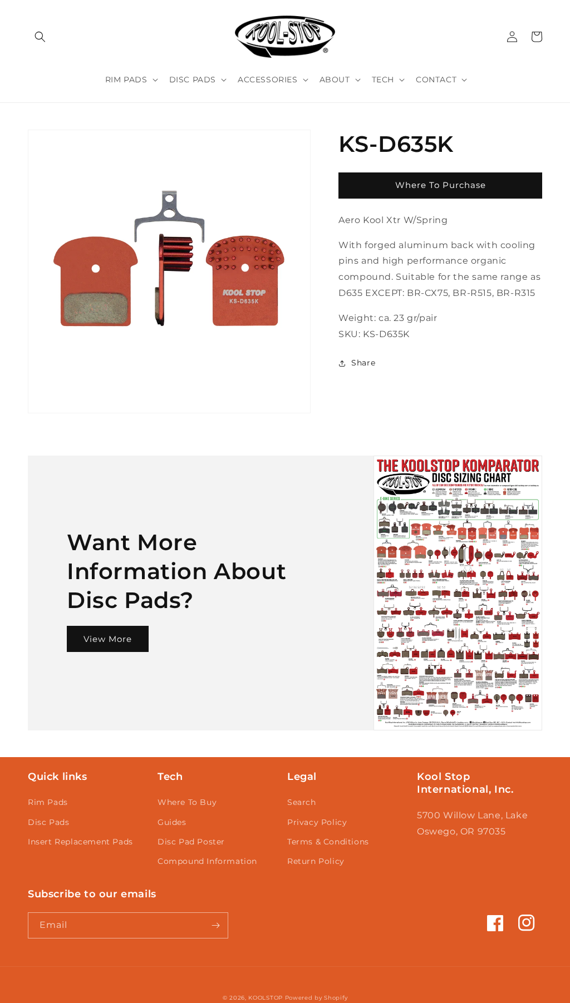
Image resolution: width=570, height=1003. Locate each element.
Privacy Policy (317, 822)
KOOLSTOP (265, 997)
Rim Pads (48, 802)
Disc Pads (48, 822)
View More (107, 639)
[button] (40, 36)
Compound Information (207, 861)
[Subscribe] (215, 925)
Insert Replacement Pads (80, 842)
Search (301, 802)
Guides (172, 822)
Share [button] (363, 363)
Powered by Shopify (316, 997)
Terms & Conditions (328, 842)
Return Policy (316, 861)
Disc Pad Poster (191, 842)
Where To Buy (187, 802)
